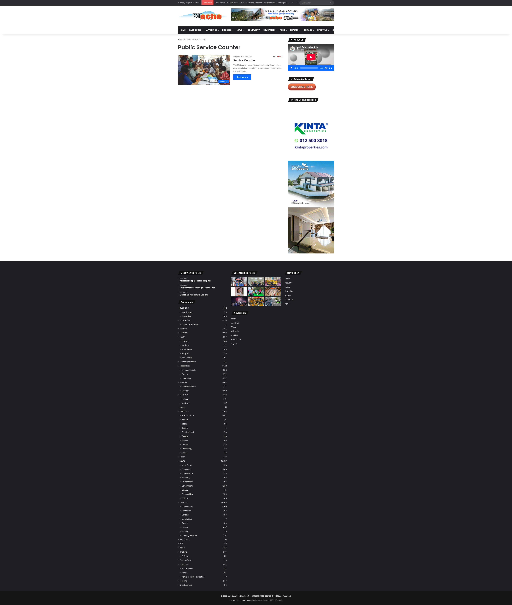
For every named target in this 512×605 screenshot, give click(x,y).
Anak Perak (187, 465)
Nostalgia (186, 403)
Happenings (185, 366)
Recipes (185, 353)
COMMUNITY (254, 30)
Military (185, 490)
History (185, 399)
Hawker (185, 341)
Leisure (185, 444)
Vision (233, 327)
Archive (234, 335)
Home (183, 30)
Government (187, 486)
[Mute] (326, 68)
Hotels (184, 573)
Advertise (235, 331)
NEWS (239, 30)
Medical (185, 391)
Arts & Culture (188, 415)
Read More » (242, 77)
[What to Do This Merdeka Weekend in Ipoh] (239, 301)
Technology (187, 448)
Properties (186, 316)
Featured (183, 329)
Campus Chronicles (190, 324)
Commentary (187, 506)
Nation (182, 457)
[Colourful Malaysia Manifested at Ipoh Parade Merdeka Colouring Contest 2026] (273, 291)
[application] (311, 57)
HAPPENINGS (211, 30)
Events (185, 374)
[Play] (291, 68)
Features (183, 333)
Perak (182, 548)
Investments (187, 312)
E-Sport (185, 556)
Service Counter (244, 60)
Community (187, 469)
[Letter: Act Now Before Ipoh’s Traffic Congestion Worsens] (273, 301)
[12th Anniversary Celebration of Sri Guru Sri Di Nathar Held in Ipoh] (256, 301)
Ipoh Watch (187, 519)
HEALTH (294, 30)
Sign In (234, 343)
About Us (235, 323)
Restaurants (187, 357)
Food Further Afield (188, 362)
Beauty (185, 419)
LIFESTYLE (322, 30)
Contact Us (236, 339)
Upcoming (186, 378)
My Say (185, 531)
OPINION (336, 30)
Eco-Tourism (187, 568)
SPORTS (349, 30)
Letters (185, 527)
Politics (185, 498)
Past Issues (195, 30)
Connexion (186, 510)
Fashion (185, 436)
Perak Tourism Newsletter (193, 577)
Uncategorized (186, 585)
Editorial (185, 515)
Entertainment (188, 432)
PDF (181, 544)
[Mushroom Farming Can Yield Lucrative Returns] (256, 281)
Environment (187, 482)
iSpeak (185, 523)
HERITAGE (307, 30)
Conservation (187, 473)
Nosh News (187, 349)
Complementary (189, 386)
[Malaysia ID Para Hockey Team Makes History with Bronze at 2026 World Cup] (239, 281)
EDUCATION (269, 30)
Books (184, 424)
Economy (186, 477)
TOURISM (361, 30)
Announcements (189, 370)
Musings (185, 345)
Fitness (185, 440)
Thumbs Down (186, 560)
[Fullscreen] (330, 68)
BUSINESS (226, 30)
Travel (184, 453)
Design (185, 428)
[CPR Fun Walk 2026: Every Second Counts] (256, 291)
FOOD (282, 30)
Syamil (237, 57)
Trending (183, 581)
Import (182, 407)
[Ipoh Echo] (202, 16)
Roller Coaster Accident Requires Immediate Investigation (239, 3)
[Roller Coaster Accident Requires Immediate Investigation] (239, 291)
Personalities (187, 494)
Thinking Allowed (189, 535)
